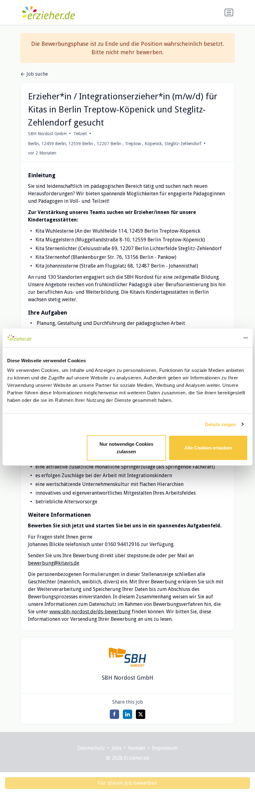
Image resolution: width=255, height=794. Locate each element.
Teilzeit (80, 133)
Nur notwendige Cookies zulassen (126, 447)
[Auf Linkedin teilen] (127, 714)
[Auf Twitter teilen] (140, 714)
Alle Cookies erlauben (208, 447)
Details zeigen (220, 424)
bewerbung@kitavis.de (53, 563)
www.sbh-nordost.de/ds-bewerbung (90, 612)
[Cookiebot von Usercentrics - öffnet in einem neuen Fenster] (220, 337)
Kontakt (136, 748)
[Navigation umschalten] (229, 12)
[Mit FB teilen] (114, 714)
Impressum (165, 748)
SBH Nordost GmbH (47, 133)
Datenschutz (91, 748)
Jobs (116, 748)
